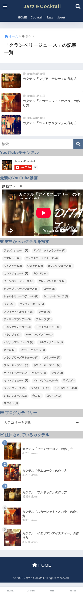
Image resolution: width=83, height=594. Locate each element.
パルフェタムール (51, 342)
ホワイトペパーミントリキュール (25, 372)
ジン (9, 304)
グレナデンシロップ (52, 281)
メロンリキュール (45, 380)
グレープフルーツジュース (21, 288)
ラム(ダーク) (40, 388)
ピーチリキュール (33, 349)
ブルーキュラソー (16, 365)
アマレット (12, 258)
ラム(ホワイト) (65, 388)
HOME (22, 17)
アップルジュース (16, 250)
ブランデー (52, 357)
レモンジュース (15, 395)
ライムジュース (15, 388)
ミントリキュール (16, 380)
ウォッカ (35, 265)
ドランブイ (12, 334)
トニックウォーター (17, 326)
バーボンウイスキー (39, 334)
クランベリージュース (18, 281)
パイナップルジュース (18, 342)
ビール (9, 349)
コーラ (49, 288)
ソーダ (44, 311)
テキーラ (44, 319)
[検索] (78, 144)
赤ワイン (11, 403)
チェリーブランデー (17, 319)
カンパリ (40, 273)
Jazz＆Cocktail (42, 6)
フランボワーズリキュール (21, 357)
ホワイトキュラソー (46, 365)
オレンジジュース (60, 265)
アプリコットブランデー (49, 250)
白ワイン (54, 395)
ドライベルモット (48, 326)
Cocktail (37, 17)
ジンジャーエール (32, 304)
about (61, 17)
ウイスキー (13, 265)
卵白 (36, 395)
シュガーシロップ (56, 296)
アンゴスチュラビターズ (42, 258)
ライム (68, 380)
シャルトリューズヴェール (21, 296)
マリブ (57, 372)
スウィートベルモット (18, 311)
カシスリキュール (16, 273)
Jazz (49, 17)
